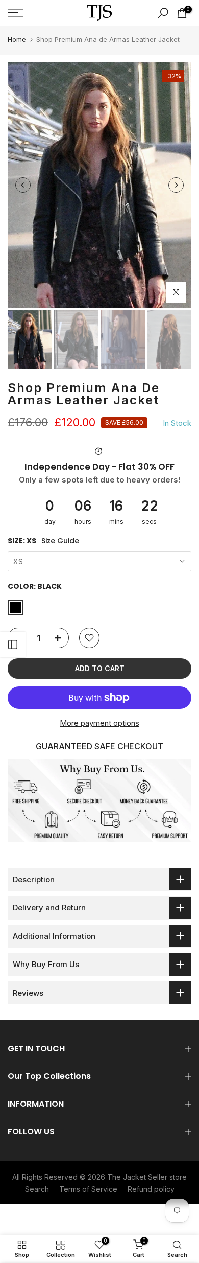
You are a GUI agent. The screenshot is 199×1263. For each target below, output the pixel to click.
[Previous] (23, 185)
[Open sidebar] (13, 644)
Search (37, 1189)
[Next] (176, 185)
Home (17, 39)
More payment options (99, 723)
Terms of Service (88, 1189)
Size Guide (60, 541)
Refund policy (151, 1189)
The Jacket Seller (137, 1177)
